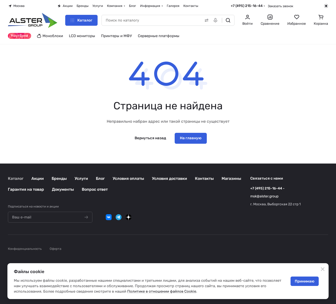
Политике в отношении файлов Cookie (161, 291)
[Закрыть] (323, 269)
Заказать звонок (280, 6)
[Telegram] (119, 217)
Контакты (204, 178)
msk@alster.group (264, 196)
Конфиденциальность (25, 249)
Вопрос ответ (95, 189)
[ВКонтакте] (109, 217)
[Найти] (228, 20)
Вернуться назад (150, 138)
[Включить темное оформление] (326, 6)
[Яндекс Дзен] (128, 217)
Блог (100, 178)
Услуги (81, 178)
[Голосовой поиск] (216, 20)
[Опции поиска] (205, 20)
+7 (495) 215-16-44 (247, 6)
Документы (63, 189)
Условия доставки (169, 178)
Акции (37, 178)
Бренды (59, 178)
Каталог (15, 178)
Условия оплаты (128, 178)
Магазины (231, 178)
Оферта (55, 249)
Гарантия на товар (26, 189)
